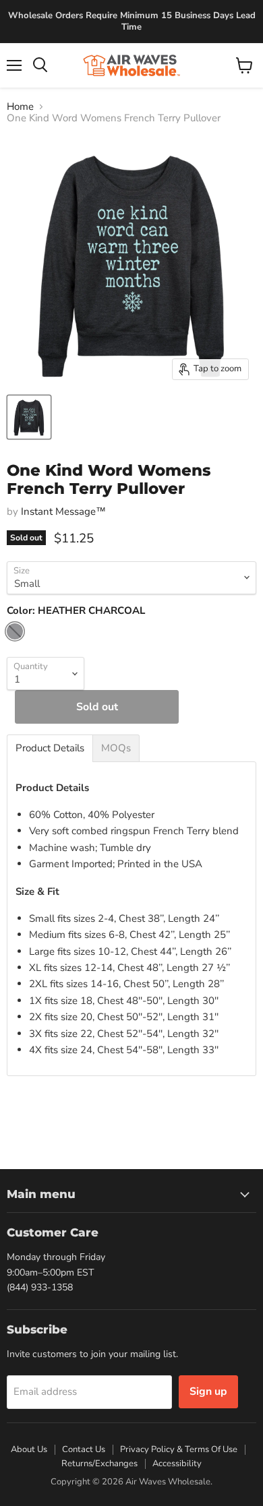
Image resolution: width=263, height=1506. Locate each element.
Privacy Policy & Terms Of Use (178, 1449)
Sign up (208, 1391)
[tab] (50, 748)
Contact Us (83, 1449)
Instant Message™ (63, 511)
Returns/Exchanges (99, 1463)
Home (20, 107)
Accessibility (177, 1463)
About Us (29, 1449)
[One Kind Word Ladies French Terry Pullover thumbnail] (29, 417)
